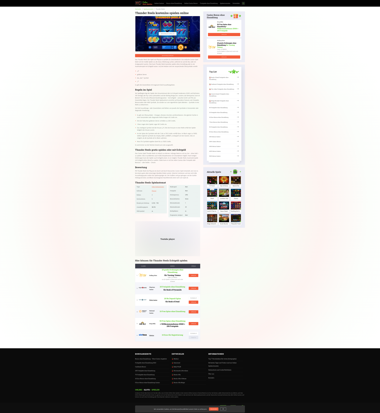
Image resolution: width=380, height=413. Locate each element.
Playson (154, 191)
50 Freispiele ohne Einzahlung (218, 127)
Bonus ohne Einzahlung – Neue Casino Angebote (151, 359)
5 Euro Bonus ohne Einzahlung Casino (147, 383)
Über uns (211, 374)
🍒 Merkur (175, 359)
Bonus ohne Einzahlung (174, 3)
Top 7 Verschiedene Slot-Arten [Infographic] (222, 359)
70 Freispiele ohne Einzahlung (145, 375)
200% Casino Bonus (215, 141)
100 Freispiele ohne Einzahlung (145, 371)
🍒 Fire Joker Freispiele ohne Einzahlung (221, 89)
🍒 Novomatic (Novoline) (180, 371)
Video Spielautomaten (158, 187)
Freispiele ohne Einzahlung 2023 (145, 363)
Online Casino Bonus (191, 3)
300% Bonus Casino (215, 146)
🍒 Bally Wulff (176, 367)
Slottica (151, 335)
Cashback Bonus (140, 367)
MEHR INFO (213, 409)
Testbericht (193, 298)
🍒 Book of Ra (176, 375)
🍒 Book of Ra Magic (178, 383)
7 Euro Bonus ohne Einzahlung (218, 122)
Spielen (193, 275)
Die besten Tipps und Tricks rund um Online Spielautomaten (222, 364)
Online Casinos (159, 3)
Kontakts (211, 378)
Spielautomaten (225, 3)
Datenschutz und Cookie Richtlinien (219, 370)
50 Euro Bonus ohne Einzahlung (218, 132)
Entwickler (236, 3)
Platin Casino (153, 300)
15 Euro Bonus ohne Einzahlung (145, 379)
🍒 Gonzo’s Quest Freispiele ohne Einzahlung (219, 95)
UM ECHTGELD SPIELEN (167, 55)
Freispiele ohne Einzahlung (209, 3)
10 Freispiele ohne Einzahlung (218, 112)
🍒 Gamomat (176, 363)
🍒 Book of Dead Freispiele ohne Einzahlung (218, 78)
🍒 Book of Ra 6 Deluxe (179, 379)
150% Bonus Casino (214, 137)
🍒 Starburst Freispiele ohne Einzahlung (221, 84)
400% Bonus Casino (215, 151)
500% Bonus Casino (215, 156)
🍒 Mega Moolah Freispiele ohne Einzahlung (219, 102)
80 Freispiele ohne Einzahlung (218, 107)
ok (223, 409)
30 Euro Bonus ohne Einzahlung (218, 117)
